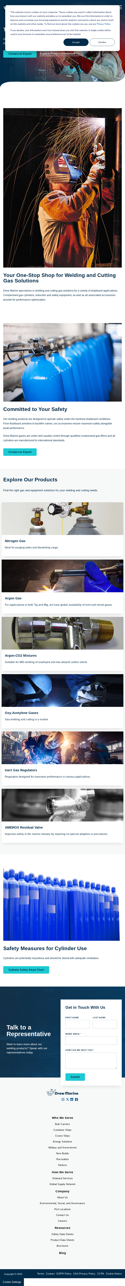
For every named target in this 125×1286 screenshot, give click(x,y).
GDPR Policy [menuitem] (64, 1273)
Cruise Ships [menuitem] (62, 1135)
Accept (76, 42)
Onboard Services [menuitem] (62, 1178)
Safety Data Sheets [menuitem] (62, 1234)
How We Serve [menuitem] (62, 1172)
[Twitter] (67, 1099)
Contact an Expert (19, 53)
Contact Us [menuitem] (62, 1215)
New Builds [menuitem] (62, 1153)
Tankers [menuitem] (62, 1165)
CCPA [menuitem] (100, 1273)
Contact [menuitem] (50, 1273)
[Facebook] (76, 1099)
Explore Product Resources (57, 53)
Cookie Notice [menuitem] (114, 1273)
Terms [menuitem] (40, 1273)
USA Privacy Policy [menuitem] (84, 1273)
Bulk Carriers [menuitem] (62, 1124)
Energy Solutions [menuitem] (62, 1141)
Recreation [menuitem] (62, 1159)
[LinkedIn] (71, 1099)
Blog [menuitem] (62, 1253)
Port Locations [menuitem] (62, 1209)
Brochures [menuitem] (63, 1245)
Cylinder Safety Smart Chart (26, 969)
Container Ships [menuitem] (62, 1130)
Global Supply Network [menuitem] (62, 1184)
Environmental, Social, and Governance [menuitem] (62, 1203)
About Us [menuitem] (62, 1197)
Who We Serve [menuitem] (62, 1117)
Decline (102, 42)
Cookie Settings (12, 1282)
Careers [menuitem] (62, 1220)
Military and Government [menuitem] (63, 1147)
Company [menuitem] (62, 1191)
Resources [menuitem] (62, 1228)
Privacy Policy (103, 23)
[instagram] (63, 1099)
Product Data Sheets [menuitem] (62, 1240)
